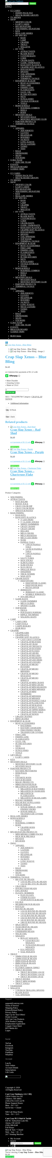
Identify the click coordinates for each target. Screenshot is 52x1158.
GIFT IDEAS (15, 755)
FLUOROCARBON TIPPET (27, 968)
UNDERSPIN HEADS (24, 931)
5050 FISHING (16, 497)
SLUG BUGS (26, 567)
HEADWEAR (26, 135)
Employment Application (15, 1024)
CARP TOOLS (21, 624)
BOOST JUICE (21, 504)
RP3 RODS (20, 841)
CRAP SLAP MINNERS (30, 696)
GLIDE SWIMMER (28, 601)
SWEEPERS (25, 572)
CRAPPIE (24, 42)
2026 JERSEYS (26, 130)
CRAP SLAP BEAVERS (30, 642)
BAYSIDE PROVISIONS (26, 771)
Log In (8, 1063)
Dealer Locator (11, 1017)
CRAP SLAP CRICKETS (31, 646)
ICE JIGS (19, 902)
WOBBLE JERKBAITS (35, 594)
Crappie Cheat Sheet (13, 1026)
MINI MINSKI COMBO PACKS (29, 834)
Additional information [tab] (19, 403)
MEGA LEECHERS (28, 538)
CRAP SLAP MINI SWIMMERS (28, 693)
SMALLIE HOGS (27, 569)
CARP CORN (21, 621)
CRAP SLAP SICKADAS (31, 705)
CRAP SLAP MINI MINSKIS (32, 689)
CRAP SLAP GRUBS (29, 653)
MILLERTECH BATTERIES (32, 789)
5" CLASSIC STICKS (29, 522)
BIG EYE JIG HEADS (24, 879)
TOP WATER (26, 76)
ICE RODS (25, 830)
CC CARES (15, 11)
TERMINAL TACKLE (30, 78)
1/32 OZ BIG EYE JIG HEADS (33, 884)
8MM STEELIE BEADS (25, 963)
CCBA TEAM (16, 160)
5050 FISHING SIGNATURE (27, 29)
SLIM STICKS (26, 565)
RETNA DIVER (32, 587)
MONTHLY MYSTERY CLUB (33, 119)
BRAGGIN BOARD (19, 167)
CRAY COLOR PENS (24, 508)
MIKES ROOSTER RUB (25, 784)
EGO (17, 775)
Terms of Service (12, 1006)
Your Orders (10, 1065)
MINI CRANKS (22, 719)
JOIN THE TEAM (23, 162)
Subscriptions (10, 1070)
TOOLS (23, 103)
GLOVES (24, 133)
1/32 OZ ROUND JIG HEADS (33, 913)
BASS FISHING (17, 513)
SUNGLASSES (27, 99)
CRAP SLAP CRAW (29, 644)
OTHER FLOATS (27, 897)
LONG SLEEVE (27, 142)
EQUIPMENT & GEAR (25, 81)
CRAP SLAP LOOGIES (30, 662)
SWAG (13, 126)
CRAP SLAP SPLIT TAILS (31, 707)
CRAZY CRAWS (27, 526)
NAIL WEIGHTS (27, 952)
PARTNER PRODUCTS (25, 121)
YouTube (9, 1050)
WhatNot (9, 1055)
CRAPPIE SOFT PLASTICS (32, 67)
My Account (15, 1139)
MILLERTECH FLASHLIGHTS (27, 794)
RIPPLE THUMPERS (29, 615)
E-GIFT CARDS (22, 24)
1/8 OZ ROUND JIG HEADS (32, 920)
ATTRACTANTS (27, 51)
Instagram (9, 1048)
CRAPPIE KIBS (22, 633)
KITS (17, 31)
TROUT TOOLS (22, 983)
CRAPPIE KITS (22, 635)
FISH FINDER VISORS (30, 730)
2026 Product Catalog (14, 1021)
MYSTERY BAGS (28, 117)
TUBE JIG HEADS (23, 929)
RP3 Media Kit (11, 1028)
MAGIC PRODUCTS (24, 782)
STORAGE (20, 748)
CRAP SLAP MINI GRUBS (32, 685)
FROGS (23, 610)
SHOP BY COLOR (23, 22)
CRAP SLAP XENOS (29, 714)
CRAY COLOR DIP (23, 506)
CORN (23, 58)
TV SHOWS (15, 17)
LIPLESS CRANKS (23, 716)
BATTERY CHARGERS (30, 728)
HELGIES (24, 531)
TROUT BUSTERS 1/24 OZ (32, 974)
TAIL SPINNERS (27, 74)
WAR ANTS (25, 576)
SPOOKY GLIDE (27, 606)
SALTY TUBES (27, 558)
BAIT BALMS (21, 502)
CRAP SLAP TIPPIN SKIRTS (32, 710)
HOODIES (25, 137)
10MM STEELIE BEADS (26, 956)
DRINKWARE (21, 153)
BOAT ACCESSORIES (30, 83)
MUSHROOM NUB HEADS (27, 904)
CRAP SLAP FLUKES (30, 651)
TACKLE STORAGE (29, 101)
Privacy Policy (11, 1012)
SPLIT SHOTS (21, 925)
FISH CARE (25, 85)
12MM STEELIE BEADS (26, 959)
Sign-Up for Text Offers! (15, 1015)
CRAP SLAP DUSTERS (30, 649)
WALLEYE (25, 47)
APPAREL (19, 128)
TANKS (23, 146)
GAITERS (24, 850)
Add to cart (10, 392)
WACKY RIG (21, 934)
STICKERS (20, 158)
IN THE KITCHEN (28, 94)
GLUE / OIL (25, 92)
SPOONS (24, 72)
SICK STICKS (26, 560)
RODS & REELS (22, 106)
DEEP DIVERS (26, 581)
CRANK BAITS (27, 60)
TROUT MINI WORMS (25, 981)
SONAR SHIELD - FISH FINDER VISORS (30, 808)
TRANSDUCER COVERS (31, 732)
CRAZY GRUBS (27, 529)
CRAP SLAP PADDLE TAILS (33, 701)
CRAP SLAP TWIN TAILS (31, 712)
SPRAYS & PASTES (24, 511)
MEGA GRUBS (27, 533)
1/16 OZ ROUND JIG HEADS (33, 911)
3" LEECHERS (26, 520)
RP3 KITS (19, 839)
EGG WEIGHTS (27, 949)
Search (32, 4)
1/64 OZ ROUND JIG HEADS (33, 918)
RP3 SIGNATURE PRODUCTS (23, 832)
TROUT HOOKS (22, 979)
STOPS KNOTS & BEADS (31, 900)
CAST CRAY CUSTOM (30, 640)
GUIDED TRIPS (17, 169)
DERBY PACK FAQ (24, 13)
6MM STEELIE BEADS (25, 961)
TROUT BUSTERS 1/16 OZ (32, 972)
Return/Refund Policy (14, 1010)
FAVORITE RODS (23, 778)
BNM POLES (21, 773)
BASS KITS (20, 515)
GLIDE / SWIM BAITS (30, 63)
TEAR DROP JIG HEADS (26, 927)
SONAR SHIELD (22, 805)
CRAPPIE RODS (27, 827)
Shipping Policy (11, 1008)
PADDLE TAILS (27, 542)
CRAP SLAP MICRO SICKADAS (29, 674)
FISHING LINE (27, 87)
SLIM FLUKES (27, 563)
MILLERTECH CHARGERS (32, 791)
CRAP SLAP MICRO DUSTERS (29, 665)
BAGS (18, 151)
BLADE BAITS (27, 54)
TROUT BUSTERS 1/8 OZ (31, 977)
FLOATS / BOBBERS (24, 893)
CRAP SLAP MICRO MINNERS (29, 670)
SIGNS (18, 155)
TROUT (23, 44)
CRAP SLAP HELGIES (30, 655)
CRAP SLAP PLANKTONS (32, 703)
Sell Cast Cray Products (14, 1019)
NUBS (23, 540)
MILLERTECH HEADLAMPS (33, 798)
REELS (23, 110)
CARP (23, 40)
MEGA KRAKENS (28, 535)
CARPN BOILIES (23, 626)
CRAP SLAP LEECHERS (31, 660)
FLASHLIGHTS (27, 90)
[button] (6, 343)
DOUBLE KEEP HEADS (26, 888)
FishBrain (9, 1052)
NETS (23, 97)
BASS (23, 38)
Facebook (9, 1046)
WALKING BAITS (28, 617)
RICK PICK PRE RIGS (25, 836)
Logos (7, 1030)
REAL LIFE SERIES (24, 33)
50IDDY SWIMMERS (29, 524)
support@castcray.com (14, 1003)
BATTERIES (25, 725)
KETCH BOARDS (23, 780)
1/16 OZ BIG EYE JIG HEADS (33, 882)
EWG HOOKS (21, 891)
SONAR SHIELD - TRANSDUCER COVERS (31, 812)
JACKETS (24, 140)
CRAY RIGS (20, 886)
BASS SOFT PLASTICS (30, 65)
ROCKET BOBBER (24, 800)
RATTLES (19, 906)
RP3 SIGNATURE (23, 26)
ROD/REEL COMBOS (30, 108)
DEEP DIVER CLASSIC (35, 583)
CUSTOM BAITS (27, 56)
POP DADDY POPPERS (30, 612)
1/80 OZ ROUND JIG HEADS (33, 922)
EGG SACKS (21, 965)
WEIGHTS (20, 936)
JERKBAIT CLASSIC (34, 592)
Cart (12, 1146)
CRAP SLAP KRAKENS (31, 658)
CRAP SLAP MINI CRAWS (32, 683)
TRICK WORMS (27, 574)
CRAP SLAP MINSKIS (30, 698)
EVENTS (14, 164)
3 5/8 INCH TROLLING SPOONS (29, 990)
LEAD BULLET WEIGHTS (32, 941)
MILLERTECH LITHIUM (26, 787)
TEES (22, 149)
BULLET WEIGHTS (29, 938)
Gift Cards (9, 1072)
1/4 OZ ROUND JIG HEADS (32, 916)
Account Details (11, 1068)
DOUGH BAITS (27, 69)
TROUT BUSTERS (23, 970)
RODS (23, 112)
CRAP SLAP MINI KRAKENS (33, 687)
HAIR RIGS (20, 628)
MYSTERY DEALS (23, 115)
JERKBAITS (25, 590)
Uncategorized (16, 986)
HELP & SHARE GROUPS (26, 15)
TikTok (8, 1043)
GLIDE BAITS (21, 599)
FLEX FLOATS (27, 895)
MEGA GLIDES (27, 603)
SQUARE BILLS (27, 597)
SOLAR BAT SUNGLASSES (27, 802)
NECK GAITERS (27, 144)
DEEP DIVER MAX (34, 585)
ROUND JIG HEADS (24, 909)
